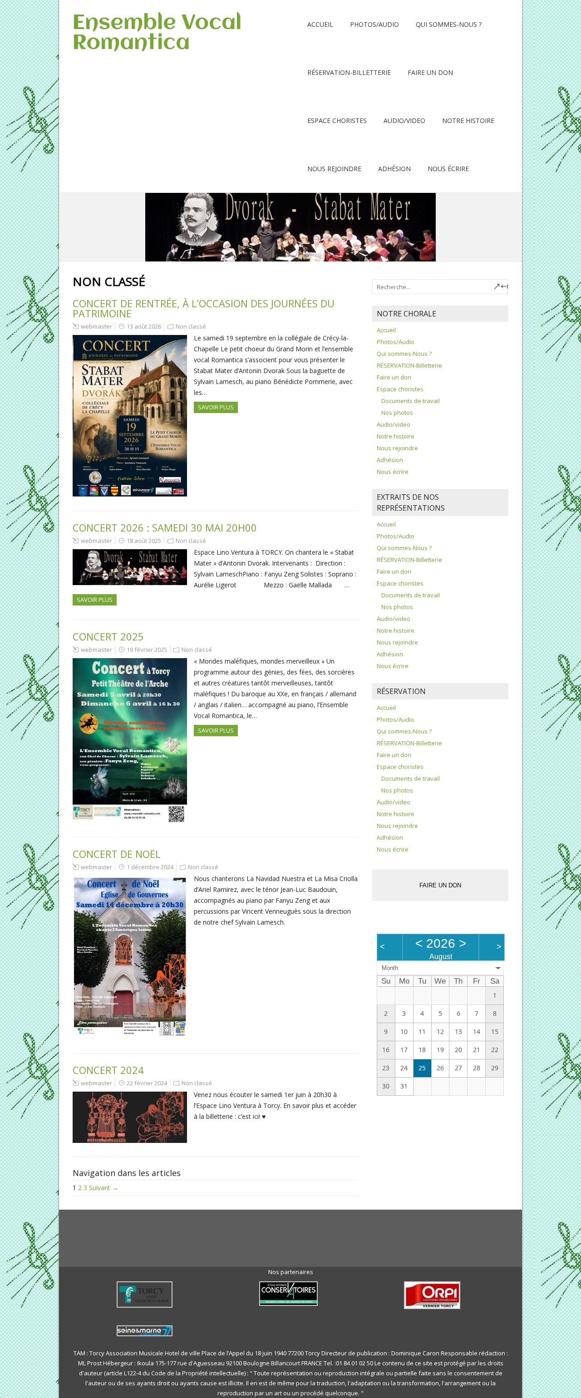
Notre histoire (468, 120)
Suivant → (103, 1187)
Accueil (320, 24)
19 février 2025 (147, 649)
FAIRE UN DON (440, 885)
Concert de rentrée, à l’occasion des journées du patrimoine (204, 308)
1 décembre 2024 (150, 867)
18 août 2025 (144, 541)
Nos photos (397, 413)
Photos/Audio (374, 24)
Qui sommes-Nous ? (449, 24)
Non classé (191, 326)
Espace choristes (337, 120)
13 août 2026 (144, 326)
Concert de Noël (117, 854)
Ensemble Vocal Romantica (157, 33)
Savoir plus (216, 407)
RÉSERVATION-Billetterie (349, 72)
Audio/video (404, 120)
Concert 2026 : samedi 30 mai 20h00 (165, 527)
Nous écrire (448, 168)
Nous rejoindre (334, 168)
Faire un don (430, 72)
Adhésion (394, 168)
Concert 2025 (108, 636)
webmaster (96, 326)
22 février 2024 (147, 1083)
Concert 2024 (108, 1070)
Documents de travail (410, 401)
